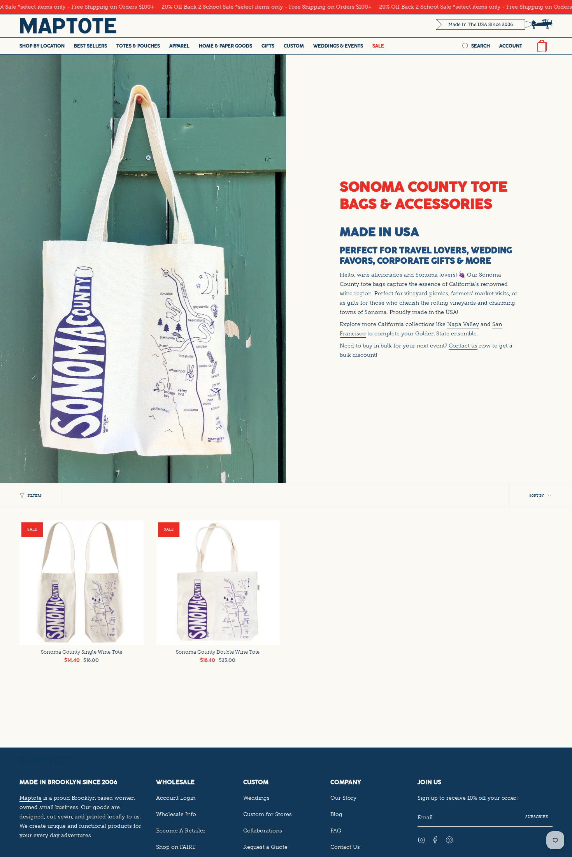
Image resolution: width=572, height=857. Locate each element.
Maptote (30, 797)
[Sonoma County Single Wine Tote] (81, 582)
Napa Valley (463, 324)
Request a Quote (265, 846)
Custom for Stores (267, 814)
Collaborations (262, 830)
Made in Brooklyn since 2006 (68, 782)
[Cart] (542, 46)
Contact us (463, 345)
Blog (336, 814)
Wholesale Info (176, 814)
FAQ (336, 830)
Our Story (343, 797)
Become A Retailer (180, 830)
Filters (35, 495)
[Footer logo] (48, 760)
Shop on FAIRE (176, 846)
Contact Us (345, 846)
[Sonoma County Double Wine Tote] (218, 582)
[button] (42, 46)
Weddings (256, 797)
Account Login (175, 797)
